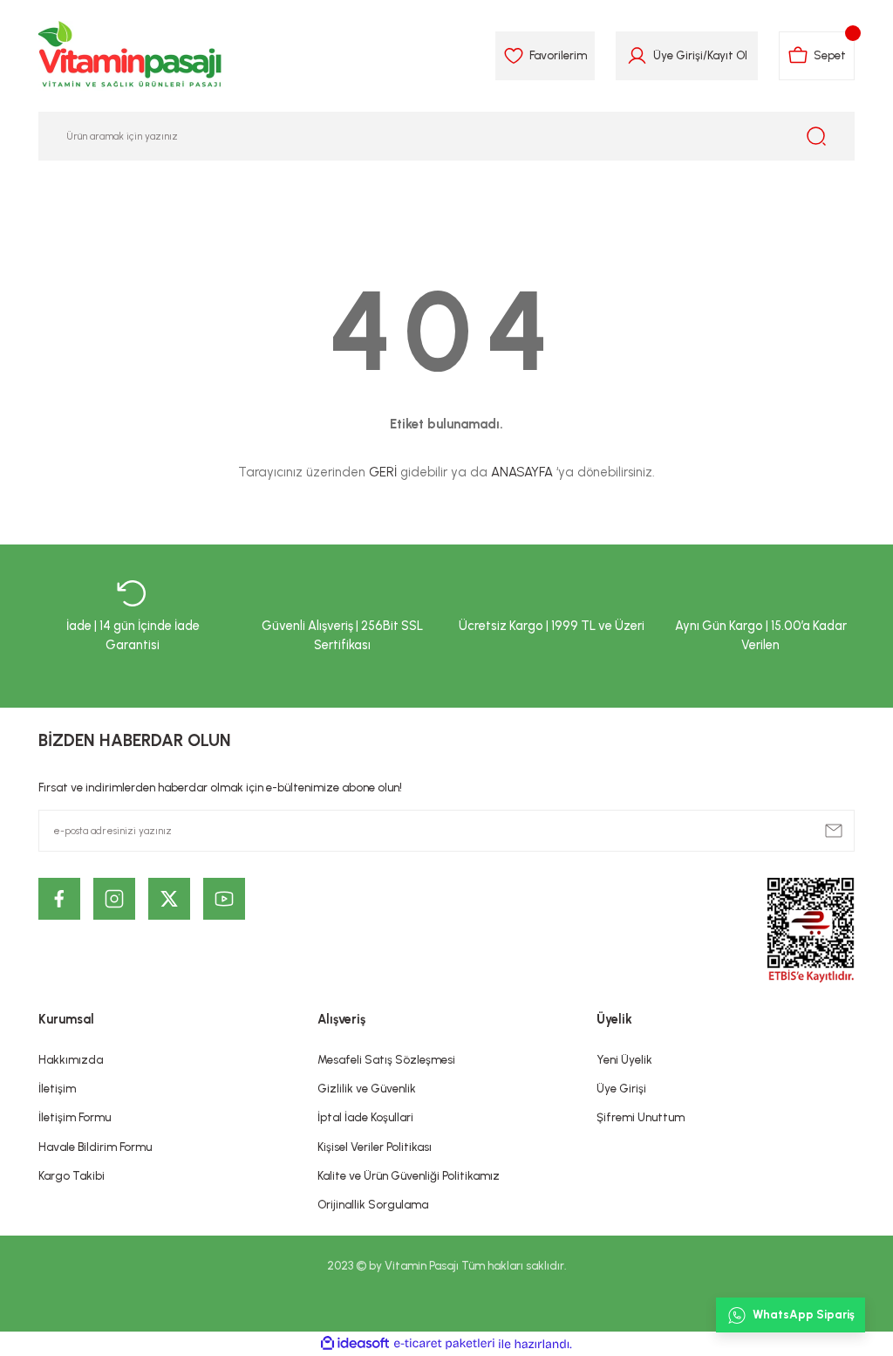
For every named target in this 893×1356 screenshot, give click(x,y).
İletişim (57, 1088)
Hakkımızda (70, 1059)
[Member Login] (637, 55)
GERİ (383, 472)
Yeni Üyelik (624, 1059)
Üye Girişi (678, 55)
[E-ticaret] (444, 1343)
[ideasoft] (355, 1344)
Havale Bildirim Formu (95, 1147)
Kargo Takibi (71, 1175)
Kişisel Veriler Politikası (374, 1147)
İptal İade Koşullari (365, 1117)
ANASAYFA (522, 472)
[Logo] (130, 56)
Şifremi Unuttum (640, 1117)
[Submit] (833, 831)
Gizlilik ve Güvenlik (366, 1088)
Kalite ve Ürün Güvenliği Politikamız (408, 1175)
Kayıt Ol (727, 55)
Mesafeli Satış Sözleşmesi (386, 1059)
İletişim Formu (74, 1117)
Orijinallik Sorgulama (372, 1204)
